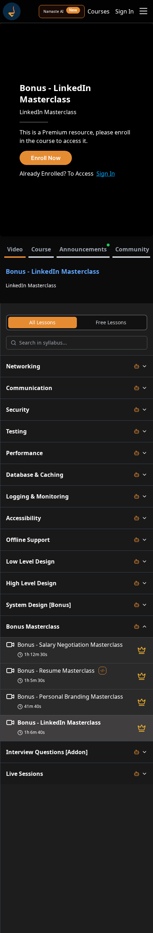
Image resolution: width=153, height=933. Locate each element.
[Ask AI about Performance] (137, 453)
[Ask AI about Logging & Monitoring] (137, 496)
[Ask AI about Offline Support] (137, 540)
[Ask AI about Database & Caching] (137, 475)
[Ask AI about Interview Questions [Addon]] (137, 752)
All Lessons (42, 322)
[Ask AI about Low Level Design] (137, 561)
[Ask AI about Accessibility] (137, 518)
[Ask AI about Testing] (137, 431)
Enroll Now (45, 157)
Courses (99, 11)
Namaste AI (60, 11)
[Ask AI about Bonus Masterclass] (137, 626)
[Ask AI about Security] (137, 410)
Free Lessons (111, 322)
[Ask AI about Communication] (137, 388)
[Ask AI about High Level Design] (137, 583)
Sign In (124, 11)
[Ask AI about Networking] (137, 366)
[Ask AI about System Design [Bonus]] (137, 605)
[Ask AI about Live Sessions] (137, 774)
